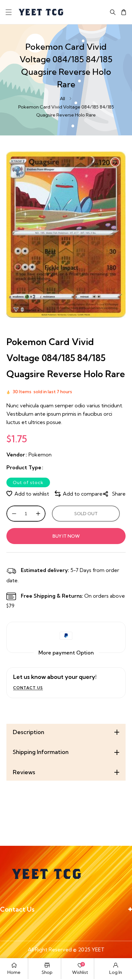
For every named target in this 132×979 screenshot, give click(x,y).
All (62, 98)
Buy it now (66, 536)
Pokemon (40, 454)
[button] (8, 12)
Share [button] (119, 493)
